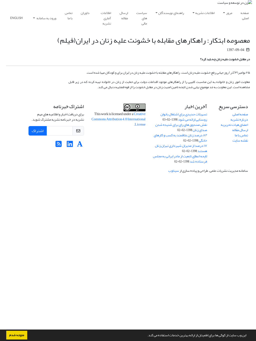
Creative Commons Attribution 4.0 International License (119, 119)
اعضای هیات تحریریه (234, 124)
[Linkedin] (69, 145)
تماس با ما (68, 15)
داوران (85, 12)
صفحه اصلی (244, 15)
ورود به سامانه (46, 18)
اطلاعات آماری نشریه (106, 18)
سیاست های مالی (141, 18)
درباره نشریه (239, 119)
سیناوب (173, 170)
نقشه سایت (240, 140)
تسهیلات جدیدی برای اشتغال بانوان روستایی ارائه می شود (183, 117)
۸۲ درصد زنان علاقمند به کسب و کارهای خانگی (180, 138)
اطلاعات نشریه (204, 12)
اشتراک (38, 131)
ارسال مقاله (124, 15)
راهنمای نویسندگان (171, 12)
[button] (146, 336)
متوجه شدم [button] (16, 335)
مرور (229, 12)
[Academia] (80, 145)
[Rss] (58, 145)
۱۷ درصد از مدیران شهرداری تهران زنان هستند (181, 148)
